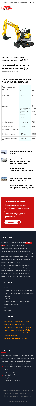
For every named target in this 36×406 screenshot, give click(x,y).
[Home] (7, 8)
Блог (6, 307)
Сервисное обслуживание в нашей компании (21, 153)
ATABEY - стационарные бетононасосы (17, 299)
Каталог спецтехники (11, 304)
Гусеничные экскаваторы (11, 60)
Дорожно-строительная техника (13, 57)
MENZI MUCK (25, 60)
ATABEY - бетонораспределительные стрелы (19, 290)
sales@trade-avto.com (11, 378)
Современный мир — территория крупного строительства (21, 179)
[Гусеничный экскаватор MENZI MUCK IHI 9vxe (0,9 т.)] (18, 16)
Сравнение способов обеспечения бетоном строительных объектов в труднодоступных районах (21, 161)
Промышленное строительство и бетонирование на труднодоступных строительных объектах (22, 188)
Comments (15, 71)
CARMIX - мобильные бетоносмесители (17, 302)
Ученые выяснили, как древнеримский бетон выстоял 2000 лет (22, 171)
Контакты (7, 310)
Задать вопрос (11, 222)
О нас (6, 288)
